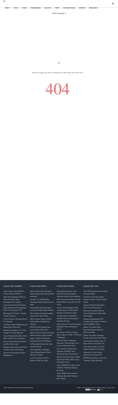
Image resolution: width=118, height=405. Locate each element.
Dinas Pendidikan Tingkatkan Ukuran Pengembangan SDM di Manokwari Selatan (40, 352)
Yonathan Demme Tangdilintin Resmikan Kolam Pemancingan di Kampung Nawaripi (68, 318)
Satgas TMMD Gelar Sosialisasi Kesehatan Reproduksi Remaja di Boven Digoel (67, 375)
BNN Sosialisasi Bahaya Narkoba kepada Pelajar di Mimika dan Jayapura (41, 321)
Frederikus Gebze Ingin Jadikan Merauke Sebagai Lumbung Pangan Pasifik (95, 299)
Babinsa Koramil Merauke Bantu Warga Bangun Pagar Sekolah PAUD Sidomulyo (42, 293)
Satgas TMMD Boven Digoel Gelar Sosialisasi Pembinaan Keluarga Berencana (68, 367)
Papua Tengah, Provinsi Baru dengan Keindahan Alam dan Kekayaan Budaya (69, 326)
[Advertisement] (100, 353)
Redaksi (79, 387)
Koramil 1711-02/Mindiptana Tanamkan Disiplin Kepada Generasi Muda (42, 302)
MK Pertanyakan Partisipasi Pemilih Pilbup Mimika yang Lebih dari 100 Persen (68, 302)
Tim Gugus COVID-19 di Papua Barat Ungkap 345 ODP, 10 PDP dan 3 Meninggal (69, 334)
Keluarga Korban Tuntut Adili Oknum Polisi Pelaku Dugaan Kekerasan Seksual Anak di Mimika (68, 293)
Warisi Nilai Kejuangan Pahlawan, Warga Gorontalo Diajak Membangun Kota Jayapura (14, 299)
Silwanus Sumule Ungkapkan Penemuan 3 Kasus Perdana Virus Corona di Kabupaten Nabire (68, 343)
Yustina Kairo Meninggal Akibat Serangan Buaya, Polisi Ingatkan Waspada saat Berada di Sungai (67, 310)
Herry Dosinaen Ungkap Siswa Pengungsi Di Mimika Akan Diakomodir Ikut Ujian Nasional (67, 351)
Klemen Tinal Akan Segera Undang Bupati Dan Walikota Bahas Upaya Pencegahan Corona (68, 359)
